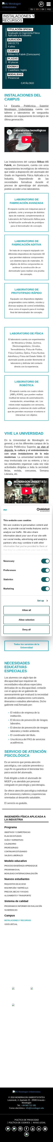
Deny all (26, 629)
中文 (49, 9)
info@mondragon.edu (35, 1108)
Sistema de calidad (16, 901)
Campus (9, 915)
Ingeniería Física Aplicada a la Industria (24, 818)
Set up (40, 600)
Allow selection (26, 619)
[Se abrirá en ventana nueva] (17, 975)
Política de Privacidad (27, 1120)
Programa (10, 827)
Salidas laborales (13, 855)
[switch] (45, 570)
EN (43, 9)
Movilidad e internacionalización (21, 874)
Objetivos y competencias (17, 832)
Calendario (10, 844)
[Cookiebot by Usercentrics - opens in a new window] (37, 510)
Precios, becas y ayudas (16, 892)
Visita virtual (11, 924)
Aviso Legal (39, 1123)
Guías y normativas (13, 840)
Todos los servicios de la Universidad (26, 646)
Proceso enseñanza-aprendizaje (20, 866)
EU (32, 9)
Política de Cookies (19, 1123)
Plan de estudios (12, 836)
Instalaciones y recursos (17, 920)
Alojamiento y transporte (17, 896)
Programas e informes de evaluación (23, 906)
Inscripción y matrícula (16, 888)
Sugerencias (10, 910)
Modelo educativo (15, 860)
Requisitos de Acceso (15, 884)
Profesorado (11, 848)
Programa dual (12, 870)
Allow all (26, 610)
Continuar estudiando (15, 852)
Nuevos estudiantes (16, 879)
